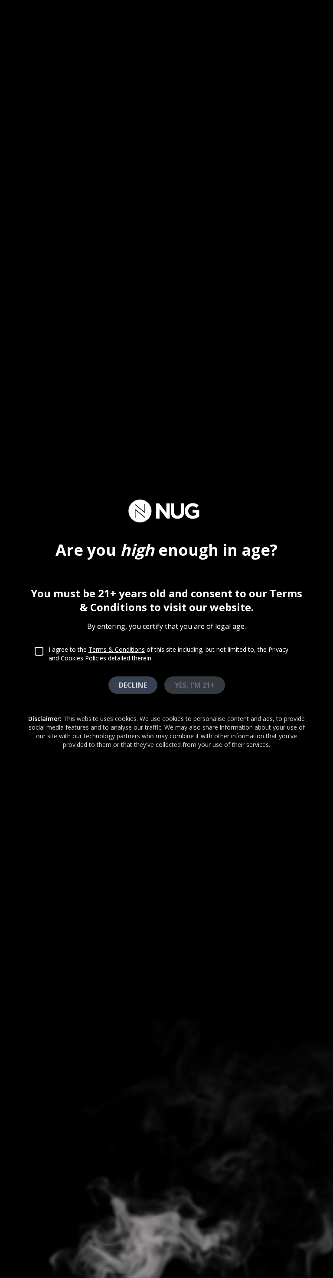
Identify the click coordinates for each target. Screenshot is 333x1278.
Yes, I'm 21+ (195, 685)
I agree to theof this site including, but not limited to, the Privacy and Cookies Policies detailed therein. (168, 653)
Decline (133, 685)
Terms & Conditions (116, 649)
